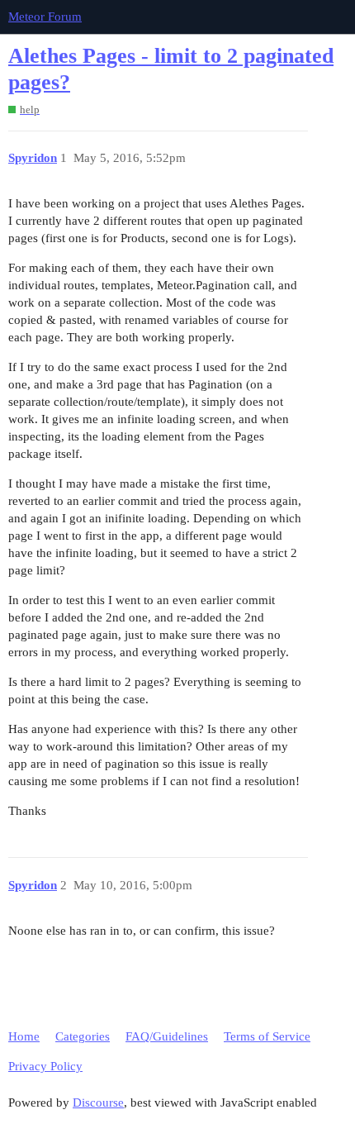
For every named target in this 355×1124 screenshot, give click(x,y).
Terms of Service (267, 1036)
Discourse (98, 1102)
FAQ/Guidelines (166, 1036)
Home (24, 1036)
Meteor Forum (45, 16)
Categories (82, 1036)
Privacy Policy (45, 1066)
